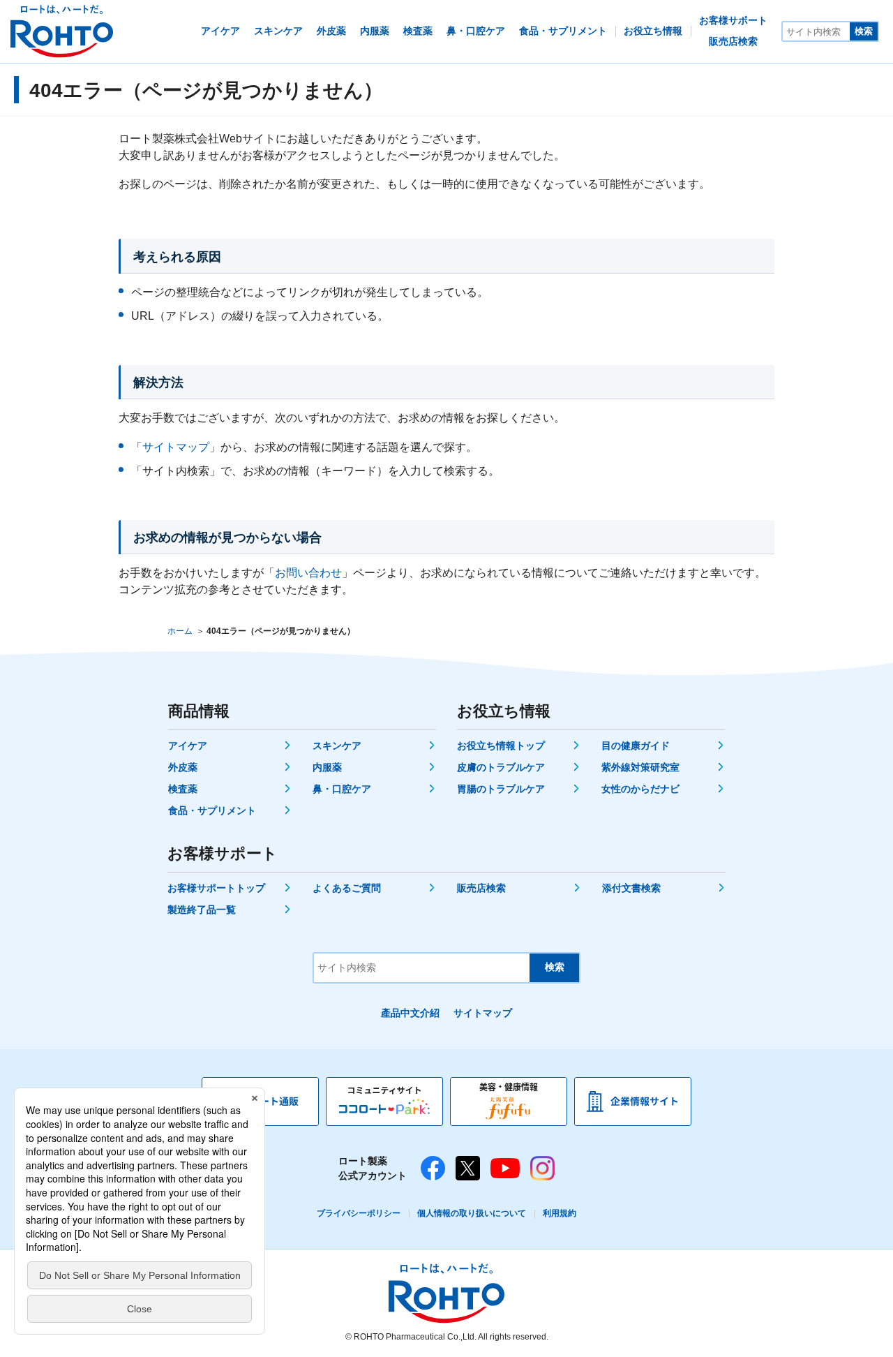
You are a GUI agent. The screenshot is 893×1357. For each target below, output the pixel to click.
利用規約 (559, 1213)
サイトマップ (175, 447)
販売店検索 (481, 887)
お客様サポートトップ (216, 887)
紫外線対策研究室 (640, 767)
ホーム (180, 631)
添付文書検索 (631, 887)
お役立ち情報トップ (501, 745)
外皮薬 (182, 767)
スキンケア (337, 745)
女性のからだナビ (640, 788)
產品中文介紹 (410, 1012)
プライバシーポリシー (358, 1213)
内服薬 (327, 767)
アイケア (187, 745)
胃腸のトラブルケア (501, 788)
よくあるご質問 (347, 887)
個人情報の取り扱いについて (471, 1213)
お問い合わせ (308, 573)
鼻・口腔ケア (342, 788)
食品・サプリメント (212, 810)
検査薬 (182, 788)
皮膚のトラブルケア (501, 767)
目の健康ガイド (635, 745)
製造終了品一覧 (201, 909)
